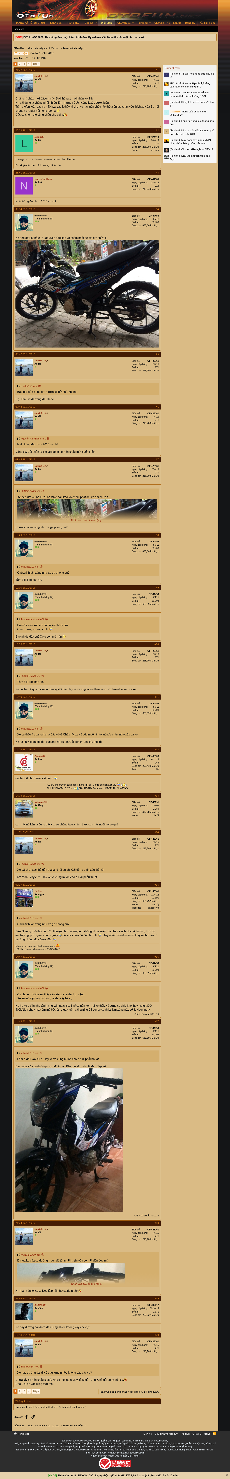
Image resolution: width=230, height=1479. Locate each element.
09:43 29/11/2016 (25, 406)
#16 (157, 956)
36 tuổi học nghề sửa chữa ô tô (192, 75)
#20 (157, 1335)
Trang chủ (73, 22)
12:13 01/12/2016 (25, 1335)
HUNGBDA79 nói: (30, 491)
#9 (157, 587)
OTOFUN (110, 788)
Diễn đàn (106, 22)
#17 (157, 1021)
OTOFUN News (201, 1433)
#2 (157, 130)
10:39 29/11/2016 (25, 644)
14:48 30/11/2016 (25, 1021)
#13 (157, 795)
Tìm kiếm (18, 28)
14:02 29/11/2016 (25, 749)
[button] (96, 23)
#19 (157, 1298)
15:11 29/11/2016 (25, 832)
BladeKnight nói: (29, 1366)
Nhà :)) (155, 904)
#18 (157, 1222)
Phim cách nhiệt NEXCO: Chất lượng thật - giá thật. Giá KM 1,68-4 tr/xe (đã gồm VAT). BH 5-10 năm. (118, 1475)
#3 (157, 172)
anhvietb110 (23, 58)
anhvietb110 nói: (29, 566)
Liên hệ (147, 1433)
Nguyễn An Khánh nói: (33, 438)
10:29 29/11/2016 (25, 535)
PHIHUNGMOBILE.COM (59, 788)
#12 (157, 749)
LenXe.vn (56, 22)
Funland (142, 22)
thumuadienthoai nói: (32, 619)
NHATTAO (122, 788)
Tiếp (35, 63)
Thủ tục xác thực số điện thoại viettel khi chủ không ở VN (189, 94)
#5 (157, 354)
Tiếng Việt (23, 1433)
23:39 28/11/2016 (25, 130)
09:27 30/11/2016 (25, 884)
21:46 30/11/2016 (25, 1298)
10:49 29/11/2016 (25, 696)
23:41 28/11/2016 (25, 172)
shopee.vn (153, 907)
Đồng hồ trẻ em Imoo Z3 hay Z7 (192, 104)
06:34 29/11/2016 (25, 209)
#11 (157, 696)
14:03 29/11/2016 (25, 795)
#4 (157, 209)
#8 (157, 535)
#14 (157, 832)
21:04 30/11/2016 (25, 1222)
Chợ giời (159, 22)
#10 (157, 644)
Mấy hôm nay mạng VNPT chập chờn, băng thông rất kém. (190, 141)
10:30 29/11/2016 (25, 587)
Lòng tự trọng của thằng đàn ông (192, 122)
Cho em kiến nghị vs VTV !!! (191, 149)
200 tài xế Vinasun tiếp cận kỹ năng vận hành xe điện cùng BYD (190, 85)
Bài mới (89, 22)
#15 (157, 884)
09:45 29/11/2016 (25, 459)
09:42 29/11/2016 (25, 354)
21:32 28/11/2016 (25, 69)
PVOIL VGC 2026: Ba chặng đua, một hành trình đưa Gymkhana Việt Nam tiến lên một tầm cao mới (83, 37)
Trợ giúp (185, 1433)
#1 (157, 69)
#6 (157, 406)
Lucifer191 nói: (28, 386)
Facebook (98, 788)
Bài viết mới (172, 68)
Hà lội (156, 815)
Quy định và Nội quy (166, 1433)
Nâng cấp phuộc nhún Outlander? (188, 113)
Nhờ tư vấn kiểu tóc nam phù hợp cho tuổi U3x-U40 (192, 132)
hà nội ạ (155, 150)
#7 (157, 459)
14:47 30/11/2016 (25, 956)
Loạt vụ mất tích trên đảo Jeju (190, 157)
